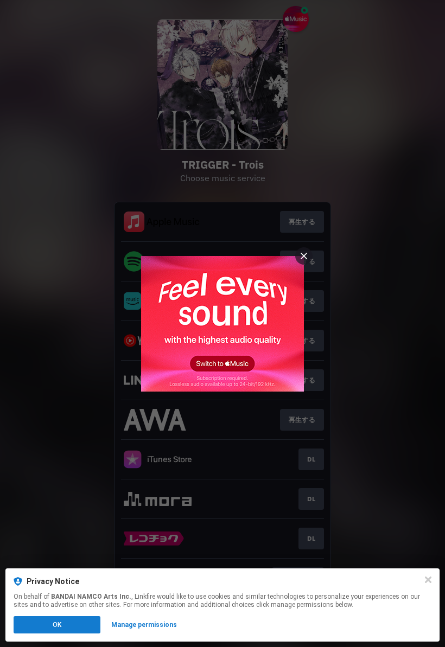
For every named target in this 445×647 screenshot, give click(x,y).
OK (57, 625)
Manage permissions (144, 625)
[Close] (428, 579)
